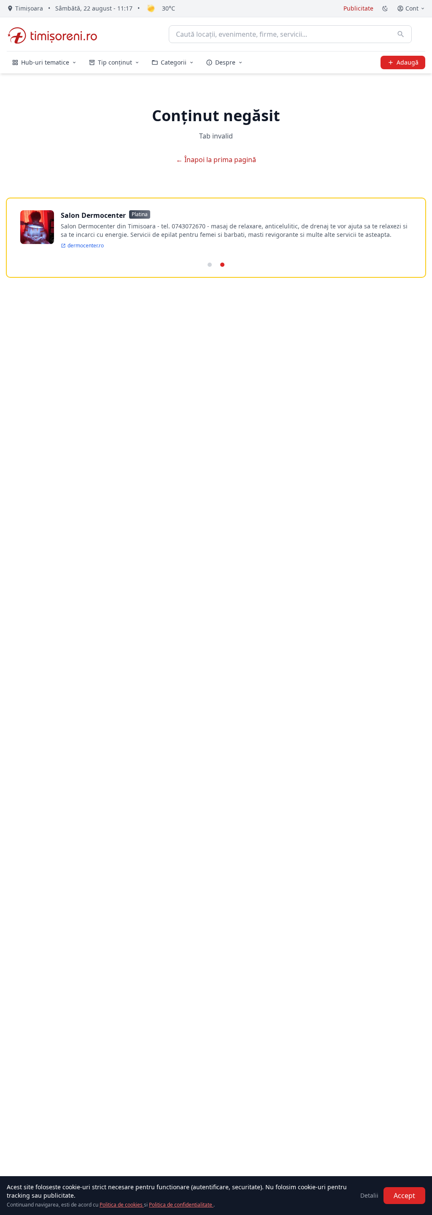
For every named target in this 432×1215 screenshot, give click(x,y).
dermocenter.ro (86, 245)
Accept (404, 1195)
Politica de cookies (122, 1204)
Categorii (173, 62)
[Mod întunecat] (385, 8)
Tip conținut (115, 62)
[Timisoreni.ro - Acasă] (56, 34)
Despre (225, 62)
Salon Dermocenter (93, 215)
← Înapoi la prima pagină (216, 159)
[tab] (209, 264)
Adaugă (407, 62)
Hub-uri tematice (45, 62)
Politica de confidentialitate (181, 1204)
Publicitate (358, 8)
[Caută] (400, 34)
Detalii (369, 1195)
